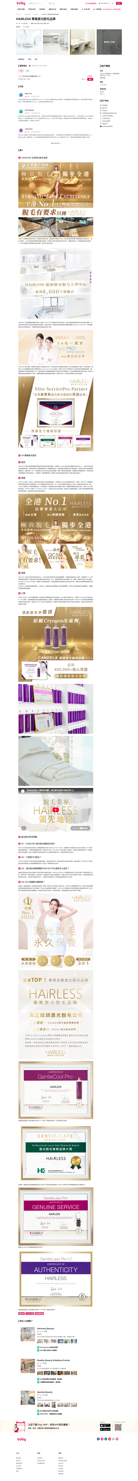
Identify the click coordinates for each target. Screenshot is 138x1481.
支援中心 (18, 1460)
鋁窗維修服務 (117, 9)
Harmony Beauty (45, 1328)
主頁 (19, 14)
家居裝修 (42, 9)
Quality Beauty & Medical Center (53, 1360)
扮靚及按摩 (21, 9)
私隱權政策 (19, 1468)
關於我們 (18, 1458)
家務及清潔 (32, 9)
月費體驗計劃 (41, 1463)
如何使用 (39, 1458)
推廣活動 (60, 1471)
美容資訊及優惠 (62, 1460)
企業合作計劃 (41, 1460)
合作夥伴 (60, 1468)
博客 (17, 1471)
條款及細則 (19, 1463)
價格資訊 (60, 1458)
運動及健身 (63, 9)
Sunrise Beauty (45, 1392)
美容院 (36, 14)
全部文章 (60, 1463)
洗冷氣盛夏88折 (107, 9)
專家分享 (60, 1466)
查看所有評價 (55, 143)
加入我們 (18, 1466)
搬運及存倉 (52, 9)
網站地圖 (60, 1473)
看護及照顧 (74, 9)
